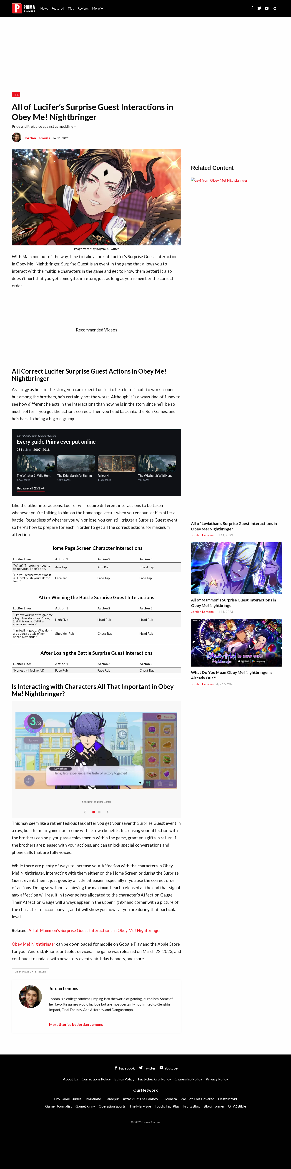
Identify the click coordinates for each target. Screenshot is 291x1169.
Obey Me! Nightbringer (33, 944)
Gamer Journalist (58, 1106)
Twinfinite (93, 1099)
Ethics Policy (124, 1079)
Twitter (149, 1068)
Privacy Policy (217, 1079)
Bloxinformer (213, 1106)
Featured (58, 8)
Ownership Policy (188, 1079)
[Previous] (85, 812)
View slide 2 (99, 812)
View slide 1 (93, 812)
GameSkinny (85, 1106)
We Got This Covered (197, 1099)
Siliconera (169, 1099)
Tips (71, 8)
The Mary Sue (140, 1106)
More (100, 10)
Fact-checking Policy (154, 1079)
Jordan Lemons (37, 138)
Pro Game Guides (67, 1099)
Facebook (126, 1068)
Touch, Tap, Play (167, 1106)
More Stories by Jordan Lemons (76, 1024)
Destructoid (227, 1099)
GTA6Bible (237, 1106)
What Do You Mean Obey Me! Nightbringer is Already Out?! (231, 675)
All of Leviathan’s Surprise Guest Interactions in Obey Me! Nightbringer (234, 526)
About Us (98, 6)
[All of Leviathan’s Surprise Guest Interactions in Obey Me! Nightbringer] (236, 348)
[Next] (107, 812)
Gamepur (112, 1099)
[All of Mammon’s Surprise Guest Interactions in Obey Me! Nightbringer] (236, 569)
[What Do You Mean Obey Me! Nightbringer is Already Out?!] (236, 643)
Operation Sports (112, 1106)
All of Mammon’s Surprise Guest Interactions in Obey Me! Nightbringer (94, 930)
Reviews (83, 8)
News (44, 8)
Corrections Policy (96, 1079)
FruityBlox (191, 1106)
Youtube (171, 1068)
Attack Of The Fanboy (140, 1099)
